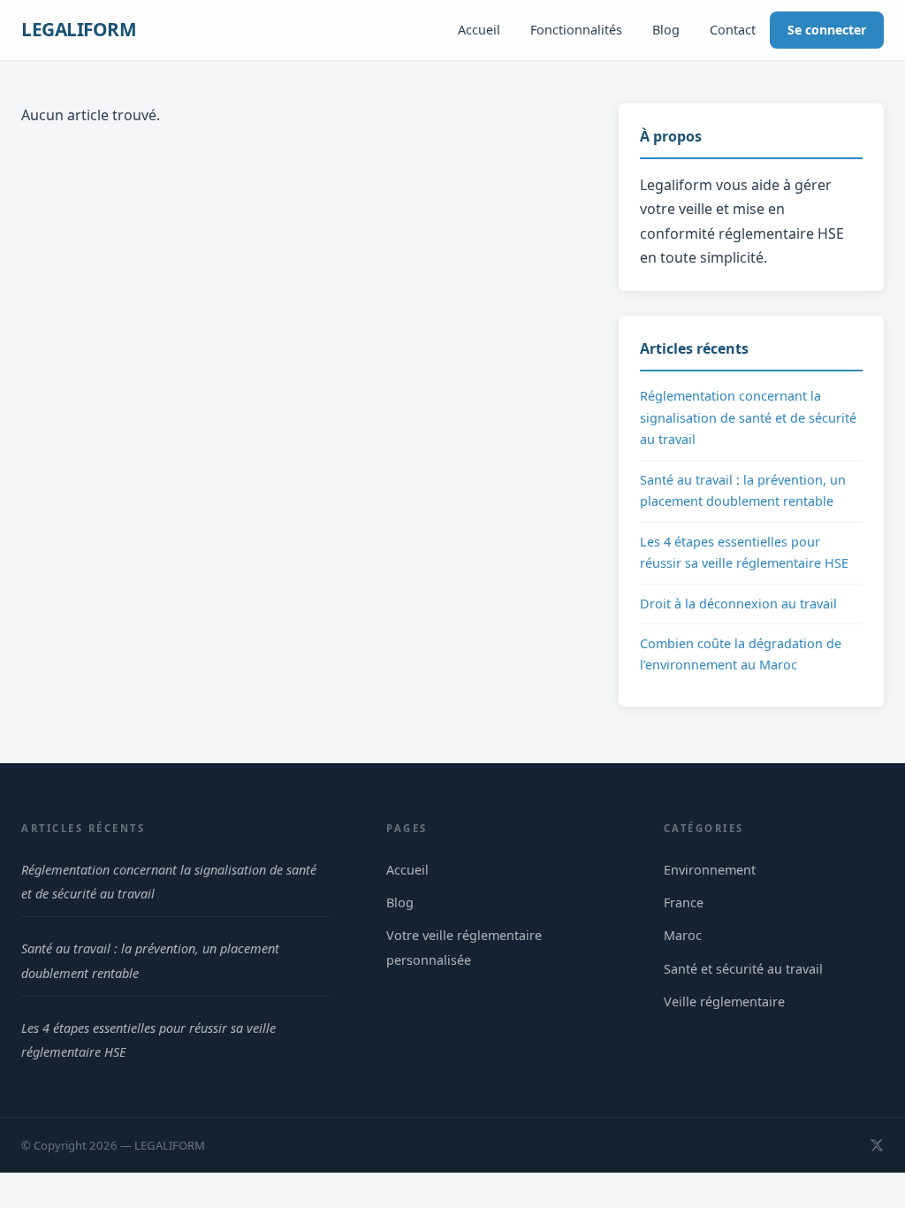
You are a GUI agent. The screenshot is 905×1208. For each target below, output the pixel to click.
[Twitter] (877, 1145)
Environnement (710, 869)
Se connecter (826, 29)
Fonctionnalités (576, 29)
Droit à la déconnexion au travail (738, 603)
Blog (666, 29)
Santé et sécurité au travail (743, 968)
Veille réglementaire (724, 1001)
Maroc (683, 935)
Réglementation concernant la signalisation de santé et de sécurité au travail (748, 417)
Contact (733, 29)
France (683, 902)
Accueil (479, 29)
